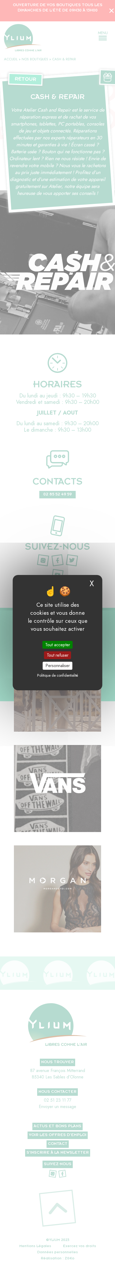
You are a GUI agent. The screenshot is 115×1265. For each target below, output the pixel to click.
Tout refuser (57, 655)
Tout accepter (57, 645)
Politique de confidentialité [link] (57, 675)
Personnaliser (57, 666)
